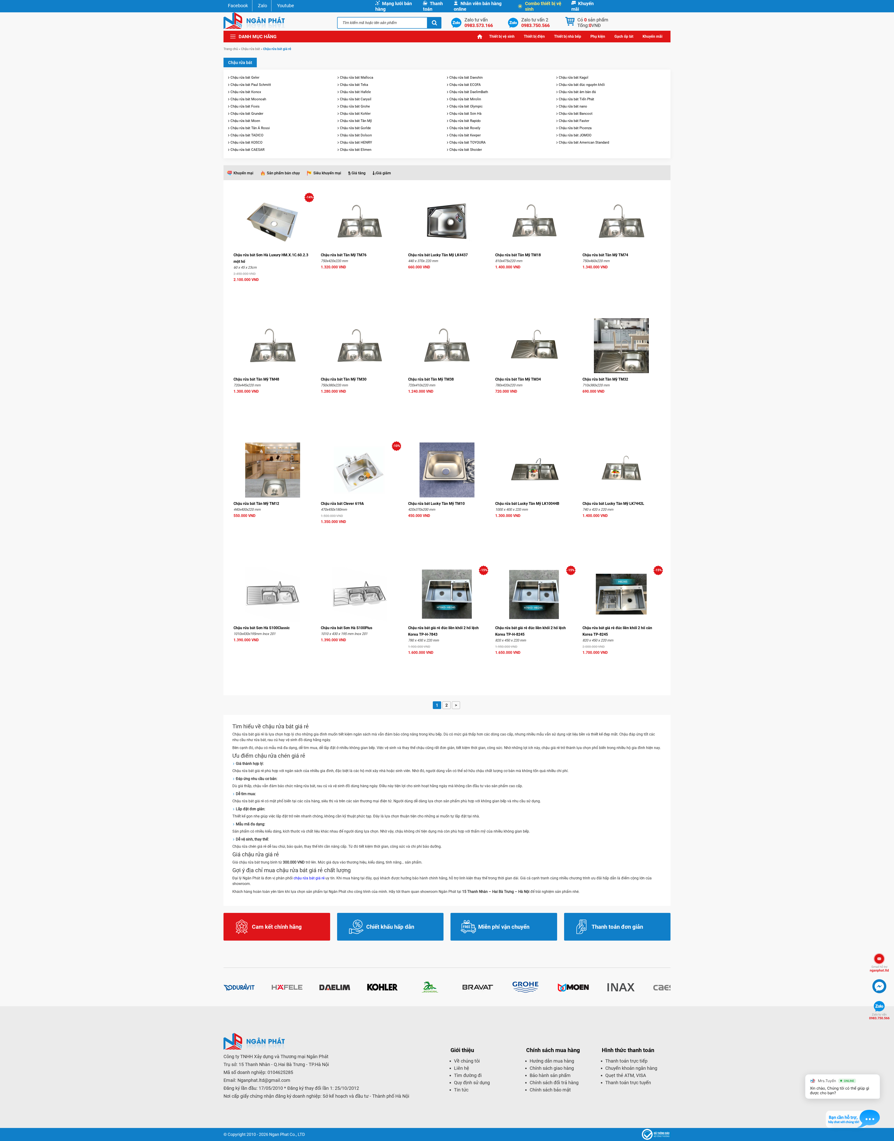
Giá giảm (383, 173)
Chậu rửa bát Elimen (355, 150)
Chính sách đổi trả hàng (554, 1082)
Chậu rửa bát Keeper (465, 135)
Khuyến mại (243, 173)
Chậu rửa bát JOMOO (575, 135)
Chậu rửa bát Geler (244, 77)
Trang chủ (479, 36)
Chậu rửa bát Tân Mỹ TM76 (343, 255)
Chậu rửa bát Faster (574, 121)
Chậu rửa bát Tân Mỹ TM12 (256, 503)
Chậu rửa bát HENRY (356, 142)
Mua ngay (272, 288)
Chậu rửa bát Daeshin (466, 77)
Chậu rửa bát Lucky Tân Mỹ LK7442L (613, 503)
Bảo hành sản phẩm (550, 1075)
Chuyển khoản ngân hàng (631, 1068)
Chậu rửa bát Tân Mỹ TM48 (256, 379)
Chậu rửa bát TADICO (246, 135)
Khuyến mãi (582, 6)
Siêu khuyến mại (327, 173)
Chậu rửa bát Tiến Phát (576, 99)
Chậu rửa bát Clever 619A (342, 503)
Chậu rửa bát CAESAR (247, 150)
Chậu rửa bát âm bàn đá (577, 92)
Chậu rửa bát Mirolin (465, 99)
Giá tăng (359, 173)
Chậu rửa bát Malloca (356, 77)
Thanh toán (433, 6)
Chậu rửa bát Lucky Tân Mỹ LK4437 (438, 255)
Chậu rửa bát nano (573, 106)
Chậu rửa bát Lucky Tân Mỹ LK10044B (527, 503)
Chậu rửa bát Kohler (355, 113)
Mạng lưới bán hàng (393, 6)
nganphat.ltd (879, 968)
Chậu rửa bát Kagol (573, 77)
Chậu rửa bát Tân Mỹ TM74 (605, 255)
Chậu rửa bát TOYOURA (467, 142)
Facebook (238, 5)
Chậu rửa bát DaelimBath (468, 92)
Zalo (262, 5)
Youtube (285, 5)
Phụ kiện (597, 36)
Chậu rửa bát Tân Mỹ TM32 (605, 379)
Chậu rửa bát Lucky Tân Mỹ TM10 (436, 503)
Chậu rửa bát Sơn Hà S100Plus (346, 628)
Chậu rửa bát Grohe (355, 106)
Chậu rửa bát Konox (245, 92)
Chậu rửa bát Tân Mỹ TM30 (343, 379)
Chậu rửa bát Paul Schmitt (250, 85)
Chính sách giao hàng (552, 1068)
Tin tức (461, 1090)
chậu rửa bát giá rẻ (309, 878)
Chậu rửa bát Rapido (465, 121)
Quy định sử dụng (472, 1082)
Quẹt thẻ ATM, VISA (625, 1075)
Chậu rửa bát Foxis (245, 106)
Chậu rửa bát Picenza (575, 128)
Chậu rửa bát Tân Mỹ (356, 121)
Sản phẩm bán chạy (283, 173)
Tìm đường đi (468, 1075)
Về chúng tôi (467, 1061)
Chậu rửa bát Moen (245, 121)
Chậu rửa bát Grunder (246, 113)
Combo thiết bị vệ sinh (543, 6)
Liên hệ (461, 1068)
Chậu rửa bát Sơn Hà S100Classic (262, 628)
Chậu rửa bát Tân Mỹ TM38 (431, 379)
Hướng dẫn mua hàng (552, 1061)
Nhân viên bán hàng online (477, 6)
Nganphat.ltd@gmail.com (263, 1080)
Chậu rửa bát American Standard (584, 142)
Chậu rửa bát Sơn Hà (465, 113)
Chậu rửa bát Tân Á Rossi (250, 128)
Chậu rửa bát (250, 49)
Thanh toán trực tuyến (628, 1082)
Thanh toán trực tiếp (626, 1061)
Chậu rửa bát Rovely (464, 128)
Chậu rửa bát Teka (354, 85)
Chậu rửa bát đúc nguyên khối (582, 85)
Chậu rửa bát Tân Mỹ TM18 (518, 255)
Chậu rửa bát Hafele (355, 92)
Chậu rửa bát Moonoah (248, 99)
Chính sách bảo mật (550, 1090)
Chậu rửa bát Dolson (356, 135)
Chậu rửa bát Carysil (355, 99)
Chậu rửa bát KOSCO (246, 142)
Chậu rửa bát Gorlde (355, 128)
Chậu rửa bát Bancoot (576, 113)
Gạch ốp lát (623, 36)
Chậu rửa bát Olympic (466, 106)
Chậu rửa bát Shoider (465, 150)
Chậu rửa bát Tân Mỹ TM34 (518, 379)
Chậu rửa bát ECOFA (465, 85)
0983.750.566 (879, 1016)
